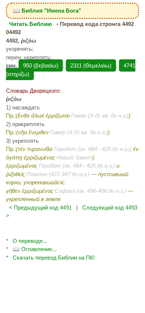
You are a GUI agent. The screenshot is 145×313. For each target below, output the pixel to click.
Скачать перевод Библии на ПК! (54, 257)
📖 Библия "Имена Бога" (47, 10)
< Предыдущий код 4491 (40, 207)
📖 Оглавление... (35, 249)
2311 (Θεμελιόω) (91, 65)
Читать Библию (30, 24)
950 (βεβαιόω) (40, 65)
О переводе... (30, 241)
